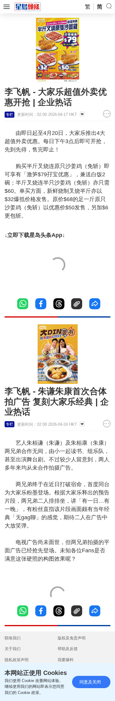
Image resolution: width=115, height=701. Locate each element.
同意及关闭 (90, 682)
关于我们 (13, 648)
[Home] (27, 6)
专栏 (9, 114)
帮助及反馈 (68, 648)
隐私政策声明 (17, 659)
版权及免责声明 (72, 638)
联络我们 (13, 638)
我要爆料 (66, 659)
